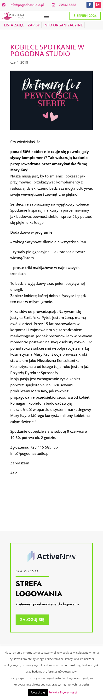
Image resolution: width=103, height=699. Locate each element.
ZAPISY (34, 25)
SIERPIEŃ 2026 (85, 15)
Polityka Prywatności (62, 692)
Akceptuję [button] (38, 692)
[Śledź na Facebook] (89, 5)
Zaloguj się (32, 619)
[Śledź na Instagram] (98, 5)
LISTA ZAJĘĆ (14, 25)
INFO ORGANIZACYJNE (63, 25)
